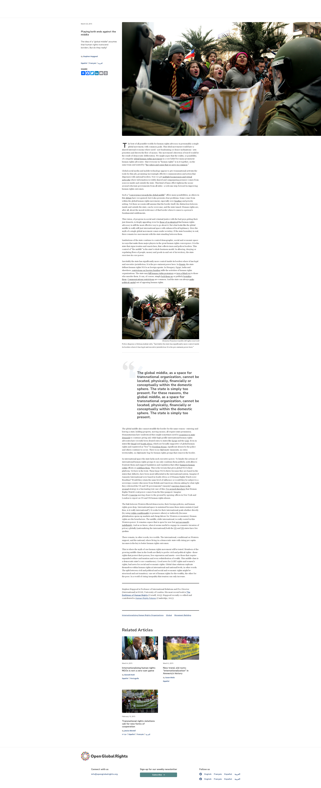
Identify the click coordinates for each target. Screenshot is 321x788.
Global (169, 615)
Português (134, 678)
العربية (100, 63)
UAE (187, 441)
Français (92, 63)
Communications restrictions (141, 279)
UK (182, 528)
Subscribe (157, 774)
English (207, 774)
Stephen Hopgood (90, 56)
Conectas (133, 495)
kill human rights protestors (160, 273)
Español (84, 63)
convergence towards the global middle (147, 195)
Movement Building (182, 615)
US (175, 528)
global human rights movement (148, 159)
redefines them (143, 468)
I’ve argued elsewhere (175, 489)
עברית (124, 734)
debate (129, 198)
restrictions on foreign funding (146, 270)
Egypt (174, 441)
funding (178, 201)
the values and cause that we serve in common (166, 165)
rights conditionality (140, 513)
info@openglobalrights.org (104, 774)
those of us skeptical (169, 222)
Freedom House (159, 447)
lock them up (167, 276)
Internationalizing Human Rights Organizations (143, 615)
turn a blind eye (183, 273)
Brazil (133, 444)
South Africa (146, 444)
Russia (182, 264)
